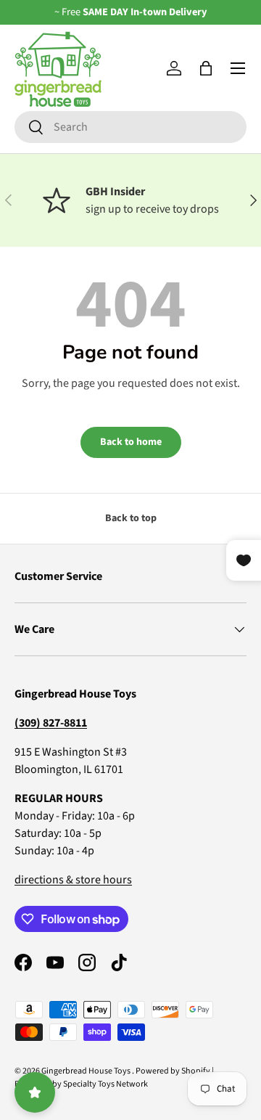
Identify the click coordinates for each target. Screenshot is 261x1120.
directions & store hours (73, 880)
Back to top (131, 518)
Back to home (131, 442)
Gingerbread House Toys (86, 1071)
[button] (206, 68)
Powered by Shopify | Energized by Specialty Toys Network (114, 1077)
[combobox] (130, 127)
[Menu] (238, 68)
